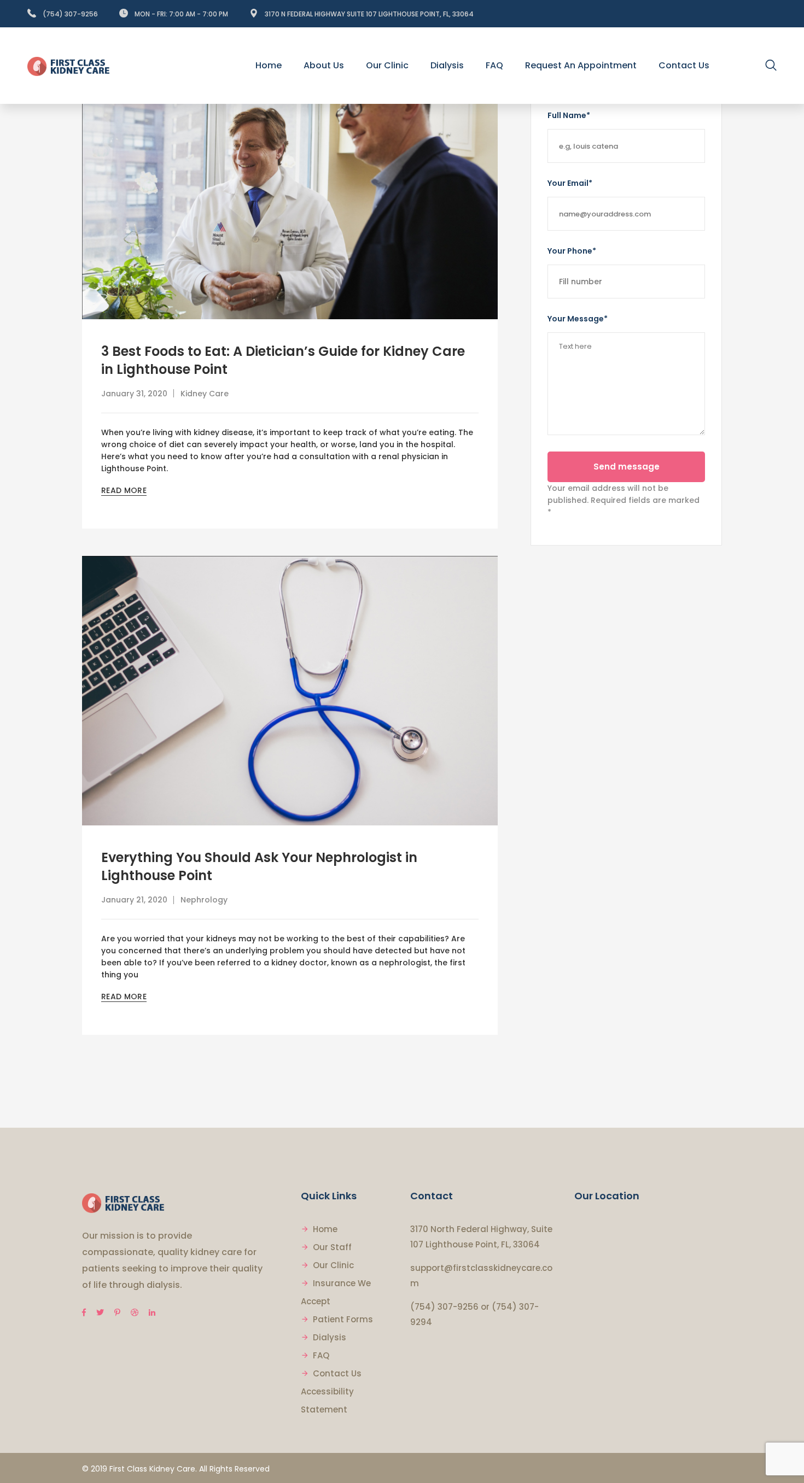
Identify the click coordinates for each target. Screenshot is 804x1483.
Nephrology (204, 899)
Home (325, 1229)
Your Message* (577, 318)
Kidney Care (204, 393)
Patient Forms (343, 1319)
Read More (124, 490)
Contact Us (337, 1373)
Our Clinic (333, 1265)
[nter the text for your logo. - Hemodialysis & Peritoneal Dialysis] (68, 65)
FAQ (321, 1355)
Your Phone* (571, 250)
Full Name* (568, 115)
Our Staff (332, 1247)
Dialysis (329, 1337)
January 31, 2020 (134, 393)
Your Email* (569, 183)
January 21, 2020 (134, 899)
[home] (123, 1202)
